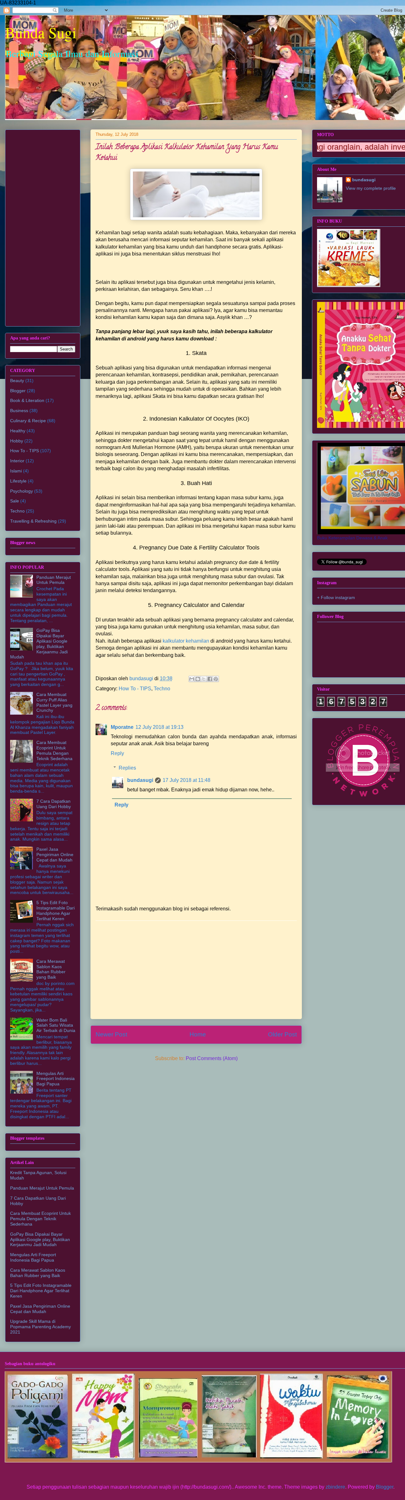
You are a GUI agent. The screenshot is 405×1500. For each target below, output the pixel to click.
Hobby (16, 440)
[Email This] (192, 679)
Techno (162, 688)
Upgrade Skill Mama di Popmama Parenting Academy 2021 (40, 1327)
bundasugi (140, 780)
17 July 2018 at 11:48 (186, 780)
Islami (16, 470)
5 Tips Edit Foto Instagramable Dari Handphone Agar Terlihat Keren (55, 910)
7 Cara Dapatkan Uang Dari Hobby (53, 804)
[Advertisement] (196, 970)
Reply (117, 753)
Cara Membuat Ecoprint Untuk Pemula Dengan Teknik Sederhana (54, 750)
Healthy (17, 430)
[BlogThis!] (198, 679)
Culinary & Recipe (28, 420)
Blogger (18, 390)
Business (19, 410)
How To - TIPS (135, 688)
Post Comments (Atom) (212, 1058)
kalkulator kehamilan (186, 641)
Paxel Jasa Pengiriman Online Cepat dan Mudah (54, 854)
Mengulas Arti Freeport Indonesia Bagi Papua (55, 1079)
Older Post (282, 1034)
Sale (14, 500)
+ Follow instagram (336, 597)
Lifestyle (18, 480)
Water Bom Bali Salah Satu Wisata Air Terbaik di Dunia (55, 1025)
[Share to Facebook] (210, 679)
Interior (17, 460)
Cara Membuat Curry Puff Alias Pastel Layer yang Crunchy (54, 702)
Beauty (17, 380)
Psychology (21, 491)
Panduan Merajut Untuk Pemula (53, 580)
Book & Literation (27, 400)
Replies (127, 768)
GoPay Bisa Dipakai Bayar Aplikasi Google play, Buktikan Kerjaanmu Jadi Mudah (39, 643)
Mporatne (122, 727)
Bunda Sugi (40, 32)
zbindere (335, 1487)
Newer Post (111, 1034)
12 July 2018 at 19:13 (159, 727)
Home (198, 1034)
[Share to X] (204, 679)
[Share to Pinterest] (216, 679)
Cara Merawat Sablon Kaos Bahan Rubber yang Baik (50, 969)
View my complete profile (371, 188)
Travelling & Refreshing (33, 521)
